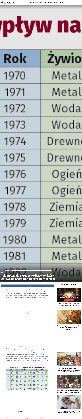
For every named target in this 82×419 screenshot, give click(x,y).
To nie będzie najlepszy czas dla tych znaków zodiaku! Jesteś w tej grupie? (69, 411)
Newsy (32, 2)
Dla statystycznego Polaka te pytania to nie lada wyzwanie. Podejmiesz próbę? (69, 391)
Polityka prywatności (51, 2)
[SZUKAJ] (80, 2)
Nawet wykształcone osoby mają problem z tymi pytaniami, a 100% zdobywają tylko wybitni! (69, 305)
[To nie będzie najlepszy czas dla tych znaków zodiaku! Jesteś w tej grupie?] (69, 402)
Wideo (37, 2)
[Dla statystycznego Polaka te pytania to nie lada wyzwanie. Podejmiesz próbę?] (69, 382)
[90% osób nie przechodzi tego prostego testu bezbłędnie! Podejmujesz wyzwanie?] (69, 317)
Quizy (41, 2)
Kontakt (61, 2)
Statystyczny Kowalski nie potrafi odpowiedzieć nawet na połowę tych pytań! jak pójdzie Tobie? (69, 370)
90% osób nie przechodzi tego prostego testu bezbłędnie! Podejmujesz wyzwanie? (69, 327)
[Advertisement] (28, 267)
